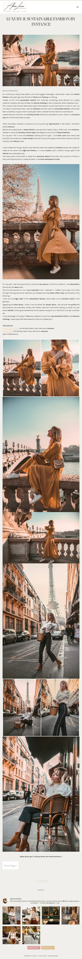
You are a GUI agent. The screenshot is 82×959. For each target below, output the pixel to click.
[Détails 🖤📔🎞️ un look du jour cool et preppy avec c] (11, 935)
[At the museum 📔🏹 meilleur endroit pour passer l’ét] (51, 915)
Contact (41, 890)
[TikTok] (41, 881)
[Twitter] (47, 881)
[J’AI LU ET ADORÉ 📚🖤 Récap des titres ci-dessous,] (31, 935)
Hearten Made (53, 956)
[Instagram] (35, 881)
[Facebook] (44, 881)
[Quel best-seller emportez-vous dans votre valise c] (70, 915)
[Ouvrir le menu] (77, 7)
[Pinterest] (38, 881)
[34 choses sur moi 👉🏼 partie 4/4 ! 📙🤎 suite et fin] (31, 915)
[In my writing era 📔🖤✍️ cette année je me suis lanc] (11, 915)
